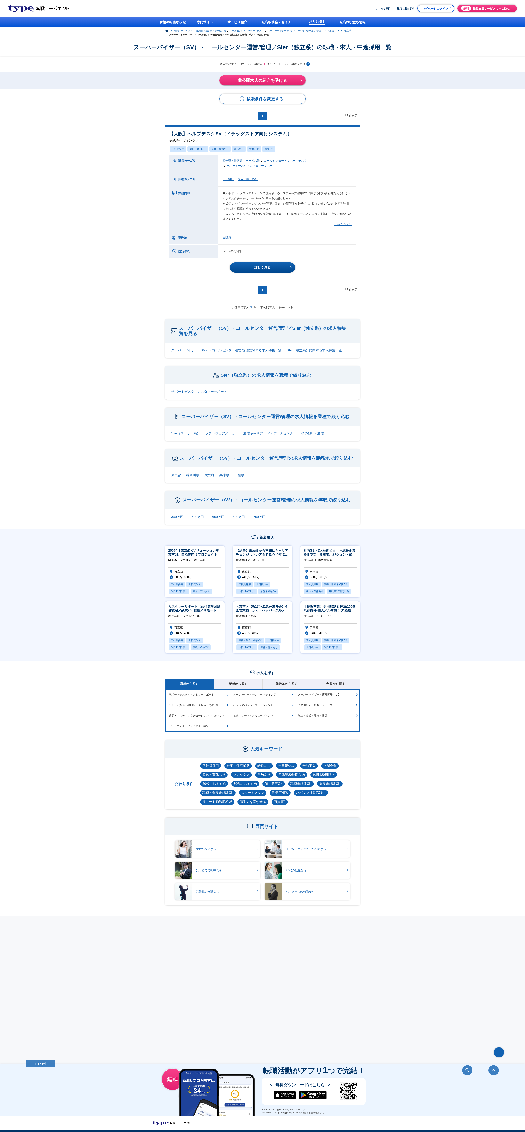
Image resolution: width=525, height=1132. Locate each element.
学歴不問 (254, 149)
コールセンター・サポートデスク (247, 30)
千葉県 (239, 475)
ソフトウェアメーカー (221, 433)
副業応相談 (280, 792)
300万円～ (179, 517)
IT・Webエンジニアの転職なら (306, 849)
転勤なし (263, 765)
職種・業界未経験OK (217, 792)
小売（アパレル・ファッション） (253, 705)
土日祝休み (286, 765)
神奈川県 (192, 475)
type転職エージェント (181, 30)
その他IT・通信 (312, 433)
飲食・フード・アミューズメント (253, 715)
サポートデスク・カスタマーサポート (251, 165)
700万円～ (261, 517)
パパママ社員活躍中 (311, 792)
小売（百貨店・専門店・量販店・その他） (194, 705)
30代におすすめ (245, 783)
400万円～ (199, 517)
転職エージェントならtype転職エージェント (172, 1123)
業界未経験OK (329, 783)
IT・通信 (329, 30)
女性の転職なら (206, 849)
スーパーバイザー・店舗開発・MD (318, 694)
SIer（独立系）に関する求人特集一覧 (314, 350)
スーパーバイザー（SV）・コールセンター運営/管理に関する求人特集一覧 (226, 350)
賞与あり (239, 149)
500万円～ (220, 517)
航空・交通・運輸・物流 (312, 715)
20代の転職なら (296, 870)
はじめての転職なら (209, 870)
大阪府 (227, 237)
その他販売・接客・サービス (315, 705)
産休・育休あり (220, 149)
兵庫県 (224, 475)
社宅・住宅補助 (238, 765)
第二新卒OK (274, 783)
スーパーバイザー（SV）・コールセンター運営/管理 (294, 30)
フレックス (241, 774)
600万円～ (240, 517)
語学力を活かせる (253, 802)
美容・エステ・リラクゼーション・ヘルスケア (197, 715)
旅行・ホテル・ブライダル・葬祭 (189, 725)
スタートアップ (252, 792)
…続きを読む (343, 224)
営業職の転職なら (207, 891)
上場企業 (330, 765)
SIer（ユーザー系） (185, 433)
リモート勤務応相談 (217, 802)
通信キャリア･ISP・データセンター (269, 433)
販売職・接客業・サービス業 (211, 30)
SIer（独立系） (345, 30)
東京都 (176, 475)
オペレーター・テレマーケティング (254, 694)
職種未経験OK (301, 783)
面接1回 (268, 149)
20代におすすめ (214, 783)
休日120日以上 (197, 149)
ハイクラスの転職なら (300, 891)
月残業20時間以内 (291, 774)
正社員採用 (178, 149)
